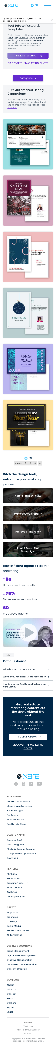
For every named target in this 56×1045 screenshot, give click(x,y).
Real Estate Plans (16, 824)
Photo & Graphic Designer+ (22, 849)
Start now (12, 107)
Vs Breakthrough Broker (28, 1029)
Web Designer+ (15, 844)
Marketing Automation (19, 806)
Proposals (12, 912)
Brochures (12, 916)
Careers (11, 1002)
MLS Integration (15, 819)
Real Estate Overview (18, 801)
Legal (10, 1011)
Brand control (14, 887)
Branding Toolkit (15, 883)
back (18, 463)
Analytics (12, 891)
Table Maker (13, 878)
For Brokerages (15, 810)
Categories (26, 78)
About (10, 984)
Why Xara (12, 989)
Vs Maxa (28, 1033)
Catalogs (12, 921)
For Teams (13, 815)
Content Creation (17, 968)
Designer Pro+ (14, 840)
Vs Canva (28, 1026)
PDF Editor (12, 874)
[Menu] (48, 5)
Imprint (11, 1007)
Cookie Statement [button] (19, 21)
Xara (11, 5)
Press (10, 998)
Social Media (14, 925)
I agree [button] (52, 20)
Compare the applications (21, 853)
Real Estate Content (18, 930)
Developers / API (16, 896)
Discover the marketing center (28, 63)
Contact (11, 993)
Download (12, 858)
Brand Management (18, 950)
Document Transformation (22, 964)
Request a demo (26, 55)
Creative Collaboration (19, 959)
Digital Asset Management (22, 955)
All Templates (14, 934)
